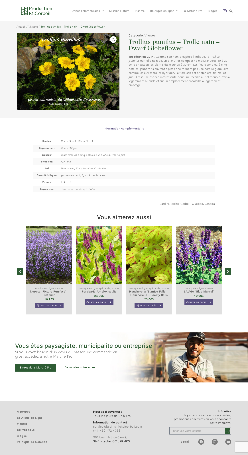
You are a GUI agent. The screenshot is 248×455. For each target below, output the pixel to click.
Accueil (21, 26)
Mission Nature (119, 11)
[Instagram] (214, 442)
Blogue (212, 11)
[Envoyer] (227, 431)
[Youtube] (228, 442)
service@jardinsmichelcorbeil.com (117, 426)
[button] (113, 39)
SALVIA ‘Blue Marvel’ (199, 292)
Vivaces (33, 26)
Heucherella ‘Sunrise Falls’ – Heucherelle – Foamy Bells (149, 293)
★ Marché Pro (193, 11)
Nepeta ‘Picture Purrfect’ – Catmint (49, 293)
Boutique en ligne (162, 11)
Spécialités (104, 288)
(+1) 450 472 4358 (107, 430)
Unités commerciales (86, 11)
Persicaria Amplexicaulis (99, 292)
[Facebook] (201, 442)
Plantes (140, 11)
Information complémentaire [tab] (124, 129)
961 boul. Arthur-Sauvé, (110, 437)
